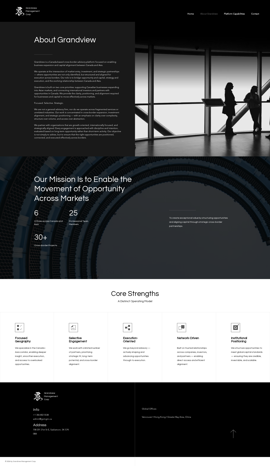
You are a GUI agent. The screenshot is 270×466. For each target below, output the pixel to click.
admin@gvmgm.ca (42, 419)
